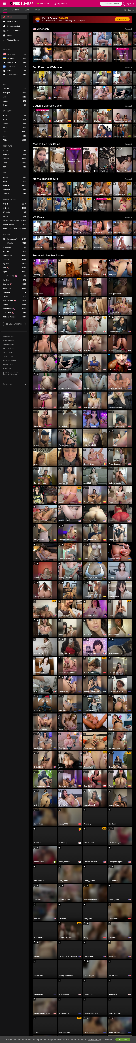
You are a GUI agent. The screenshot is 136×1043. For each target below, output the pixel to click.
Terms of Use (8, 356)
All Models (7, 368)
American (43, 29)
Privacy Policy (8, 352)
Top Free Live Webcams (47, 67)
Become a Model (9, 360)
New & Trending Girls (45, 178)
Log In (128, 4)
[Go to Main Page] (21, 3)
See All (128, 29)
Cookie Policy (94, 1040)
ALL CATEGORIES (15, 324)
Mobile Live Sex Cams (46, 144)
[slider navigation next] (130, 47)
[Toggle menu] (4, 3)
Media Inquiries (8, 348)
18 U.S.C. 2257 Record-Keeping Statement (11, 373)
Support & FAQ (8, 336)
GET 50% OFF (122, 19)
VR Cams (38, 217)
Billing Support (8, 340)
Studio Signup (8, 364)
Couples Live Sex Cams (47, 105)
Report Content (8, 344)
